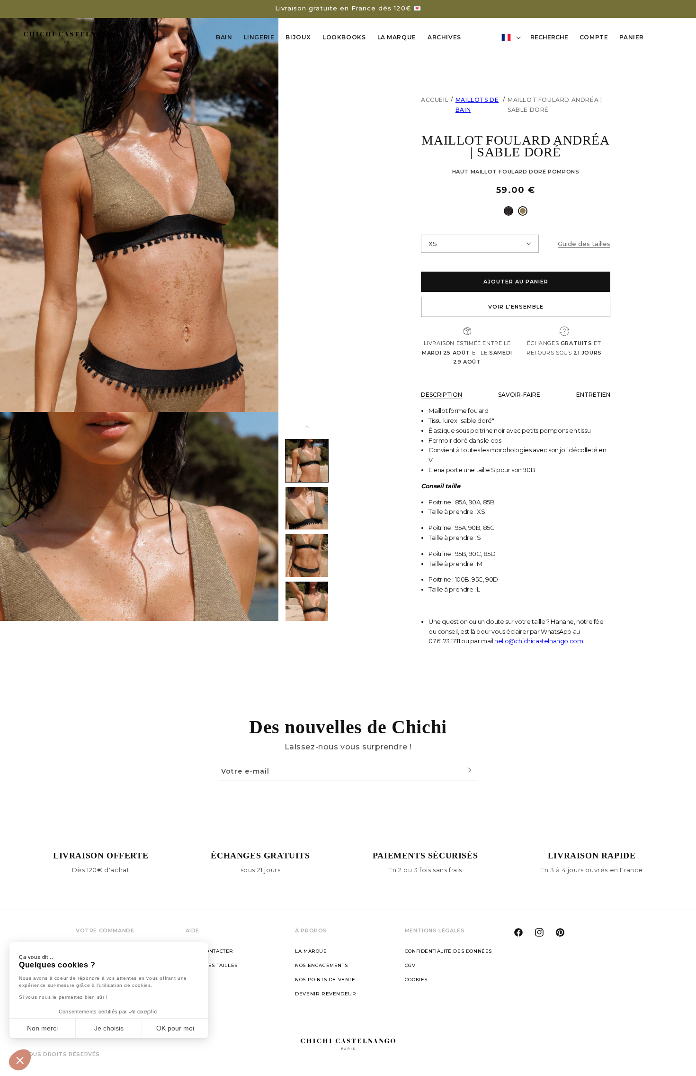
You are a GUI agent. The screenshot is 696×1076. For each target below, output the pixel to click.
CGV (410, 965)
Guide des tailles (212, 965)
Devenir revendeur (325, 994)
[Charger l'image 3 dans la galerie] (307, 555)
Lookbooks (344, 37)
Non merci (42, 1028)
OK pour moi (175, 1028)
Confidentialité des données (448, 951)
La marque (311, 951)
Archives (444, 37)
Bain (224, 37)
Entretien (593, 394)
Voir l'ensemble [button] (516, 306)
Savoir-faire (519, 394)
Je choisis (109, 1028)
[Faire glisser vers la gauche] (306, 426)
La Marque (396, 37)
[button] (20, 1060)
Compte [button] (596, 39)
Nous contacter (209, 951)
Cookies (416, 979)
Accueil (434, 99)
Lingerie (259, 37)
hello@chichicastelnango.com (538, 641)
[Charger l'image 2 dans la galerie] (307, 508)
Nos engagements (321, 965)
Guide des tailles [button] (584, 243)
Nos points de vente (325, 979)
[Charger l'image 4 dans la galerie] (307, 603)
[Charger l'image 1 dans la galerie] (307, 460)
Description (441, 394)
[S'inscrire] (467, 770)
